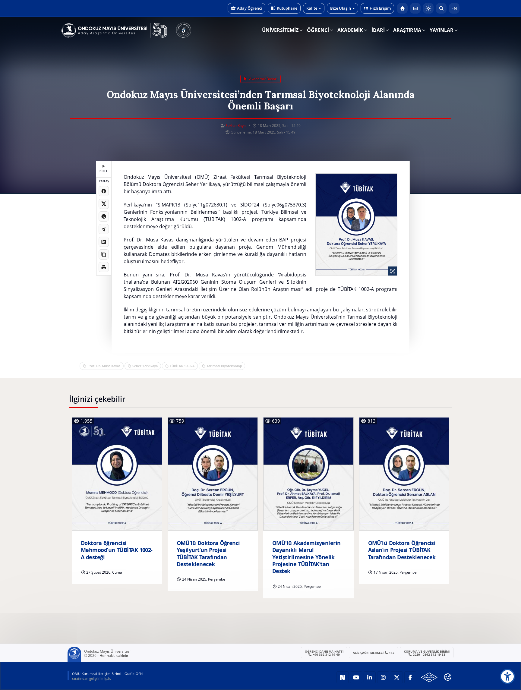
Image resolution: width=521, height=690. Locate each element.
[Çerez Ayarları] (447, 677)
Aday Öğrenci (249, 8)
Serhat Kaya (236, 125)
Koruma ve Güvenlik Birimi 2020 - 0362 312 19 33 (427, 653)
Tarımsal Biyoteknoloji (224, 366)
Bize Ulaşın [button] (340, 8)
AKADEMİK (350, 30)
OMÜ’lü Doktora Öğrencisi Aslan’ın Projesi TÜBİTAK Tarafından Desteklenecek (402, 550)
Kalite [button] (311, 8)
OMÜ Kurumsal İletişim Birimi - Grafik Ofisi (108, 673)
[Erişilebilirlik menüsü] (507, 676)
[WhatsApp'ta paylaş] (104, 216)
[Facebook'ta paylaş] (104, 191)
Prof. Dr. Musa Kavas (103, 366)
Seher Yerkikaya (145, 366)
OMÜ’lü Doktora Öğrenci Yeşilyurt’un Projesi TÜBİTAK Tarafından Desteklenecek (208, 554)
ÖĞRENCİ (318, 30)
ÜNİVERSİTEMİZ (280, 30)
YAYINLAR (441, 30)
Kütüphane (287, 8)
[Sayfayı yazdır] (104, 267)
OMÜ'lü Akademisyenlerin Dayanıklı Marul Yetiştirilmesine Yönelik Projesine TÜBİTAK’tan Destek (306, 557)
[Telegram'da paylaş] (104, 229)
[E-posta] (415, 8)
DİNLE (103, 171)
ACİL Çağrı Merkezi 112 (374, 653)
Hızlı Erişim (380, 8)
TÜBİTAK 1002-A (182, 366)
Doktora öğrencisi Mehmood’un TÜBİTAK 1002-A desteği (117, 550)
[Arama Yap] (441, 8)
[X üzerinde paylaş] (104, 204)
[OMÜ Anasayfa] (402, 8)
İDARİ (378, 30)
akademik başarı (262, 78)
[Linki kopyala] (104, 254)
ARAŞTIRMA (407, 30)
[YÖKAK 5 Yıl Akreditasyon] (183, 30)
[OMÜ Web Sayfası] (114, 30)
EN (454, 8)
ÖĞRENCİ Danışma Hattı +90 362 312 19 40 (324, 653)
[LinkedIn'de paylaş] (104, 242)
